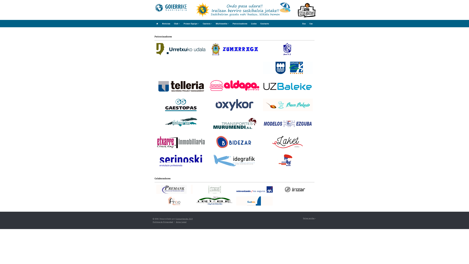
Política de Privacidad (163, 222)
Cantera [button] (207, 23)
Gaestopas (199, 108)
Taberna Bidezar (250, 145)
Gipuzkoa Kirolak (302, 71)
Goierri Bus (199, 126)
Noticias (166, 23)
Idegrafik (253, 163)
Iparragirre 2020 (303, 163)
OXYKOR (253, 108)
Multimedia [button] (222, 23)
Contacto (264, 23)
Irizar (307, 191)
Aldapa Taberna (250, 88)
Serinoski (199, 163)
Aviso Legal (181, 222)
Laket (307, 145)
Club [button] (176, 23)
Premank (186, 191)
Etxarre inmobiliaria (194, 145)
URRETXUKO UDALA (195, 52)
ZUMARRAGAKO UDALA (246, 52)
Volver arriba (309, 218)
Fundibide (265, 202)
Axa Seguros (265, 191)
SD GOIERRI (305, 52)
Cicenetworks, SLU (184, 219)
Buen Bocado (304, 108)
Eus (304, 23)
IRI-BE (227, 202)
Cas (311, 23)
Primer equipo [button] (191, 23)
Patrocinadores (240, 23)
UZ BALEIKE (304, 89)
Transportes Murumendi (246, 126)
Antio (187, 202)
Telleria (200, 89)
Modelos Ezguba (303, 126)
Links (254, 23)
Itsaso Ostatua (224, 191)
